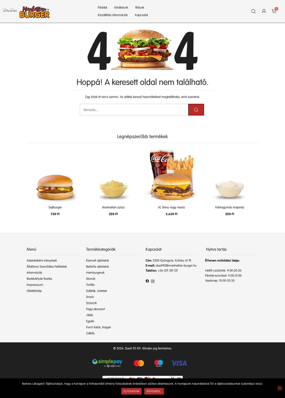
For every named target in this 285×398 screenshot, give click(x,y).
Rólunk (139, 7)
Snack (90, 297)
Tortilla (90, 284)
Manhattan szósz (113, 207)
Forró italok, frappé (98, 327)
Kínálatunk (121, 7)
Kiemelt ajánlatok (97, 260)
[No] (280, 388)
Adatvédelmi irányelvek (42, 260)
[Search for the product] (196, 110)
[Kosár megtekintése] (274, 11)
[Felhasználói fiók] (263, 11)
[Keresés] (253, 11)
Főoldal (102, 7)
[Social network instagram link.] (152, 280)
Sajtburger (55, 207)
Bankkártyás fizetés (39, 278)
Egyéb (90, 321)
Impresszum (35, 284)
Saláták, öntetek (96, 291)
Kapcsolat (141, 15)
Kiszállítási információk (113, 15)
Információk (34, 272)
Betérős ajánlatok (97, 266)
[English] (13, 10)
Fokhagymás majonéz (229, 207)
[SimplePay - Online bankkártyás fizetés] (142, 361)
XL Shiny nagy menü (171, 207)
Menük (90, 278)
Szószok (91, 303)
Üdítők (90, 333)
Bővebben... (154, 391)
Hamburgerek (95, 272)
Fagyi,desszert (95, 309)
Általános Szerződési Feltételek (47, 266)
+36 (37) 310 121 (168, 270)
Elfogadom (131, 391)
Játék (89, 315)
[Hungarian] (6, 10)
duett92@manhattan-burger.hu (176, 265)
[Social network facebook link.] (147, 280)
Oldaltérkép (34, 291)
